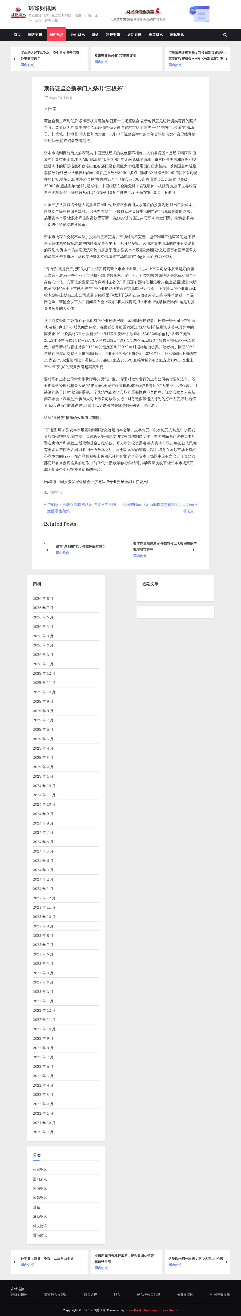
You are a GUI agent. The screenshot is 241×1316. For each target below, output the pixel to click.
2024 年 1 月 (43, 888)
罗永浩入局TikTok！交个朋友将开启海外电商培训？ (50, 55)
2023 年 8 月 (43, 935)
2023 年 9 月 (43, 926)
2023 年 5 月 (43, 963)
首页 (17, 34)
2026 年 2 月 (43, 654)
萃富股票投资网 (55, 1294)
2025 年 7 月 (43, 720)
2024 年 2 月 (43, 879)
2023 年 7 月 (43, 944)
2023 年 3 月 (43, 982)
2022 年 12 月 (44, 1010)
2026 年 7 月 (43, 607)
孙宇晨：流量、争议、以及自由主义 (47, 1258)
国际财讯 (177, 34)
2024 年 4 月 (43, 860)
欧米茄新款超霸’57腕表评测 (115, 55)
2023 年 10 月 (44, 916)
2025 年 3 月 (43, 757)
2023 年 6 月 (43, 954)
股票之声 (90, 1294)
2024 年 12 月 (44, 785)
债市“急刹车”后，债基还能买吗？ (77, 546)
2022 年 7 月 (43, 1057)
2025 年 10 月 (44, 692)
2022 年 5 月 (43, 1075)
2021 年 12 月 (44, 1122)
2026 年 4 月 (43, 636)
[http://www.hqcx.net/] (166, 14)
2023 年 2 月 (43, 991)
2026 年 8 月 (43, 598)
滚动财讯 (134, 34)
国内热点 (56, 34)
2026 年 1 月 (43, 664)
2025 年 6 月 (43, 729)
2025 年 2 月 (43, 766)
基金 (95, 34)
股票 (117, 1294)
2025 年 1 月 (43, 776)
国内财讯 (35, 34)
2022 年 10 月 (44, 1029)
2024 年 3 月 (43, 869)
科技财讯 (113, 34)
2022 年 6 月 (43, 1066)
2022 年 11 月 (44, 1019)
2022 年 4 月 (43, 1085)
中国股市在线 (220, 1294)
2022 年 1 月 (43, 1113)
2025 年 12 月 (44, 673)
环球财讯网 (42, 8)
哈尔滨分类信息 (148, 1294)
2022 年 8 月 (43, 1047)
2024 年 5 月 (43, 851)
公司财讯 (78, 34)
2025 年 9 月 (43, 701)
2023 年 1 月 (43, 1001)
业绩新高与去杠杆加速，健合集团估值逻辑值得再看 (124, 1258)
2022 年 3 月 (43, 1094)
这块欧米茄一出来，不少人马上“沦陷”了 (198, 1258)
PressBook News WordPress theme (151, 1310)
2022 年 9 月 (43, 1038)
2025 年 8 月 (43, 710)
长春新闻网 (185, 1294)
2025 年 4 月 (43, 748)
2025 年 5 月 (43, 738)
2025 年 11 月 (44, 682)
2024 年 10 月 (44, 804)
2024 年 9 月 (43, 813)
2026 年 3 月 (43, 645)
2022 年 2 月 (43, 1103)
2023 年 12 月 (44, 898)
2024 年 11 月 (44, 794)
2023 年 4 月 (43, 973)
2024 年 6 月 (43, 841)
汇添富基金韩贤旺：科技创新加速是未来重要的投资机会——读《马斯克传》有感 (198, 55)
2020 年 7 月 (43, 1131)
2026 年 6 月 (43, 617)
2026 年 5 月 (43, 626)
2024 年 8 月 (43, 823)
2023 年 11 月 (44, 907)
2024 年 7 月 (43, 832)
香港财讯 (156, 34)
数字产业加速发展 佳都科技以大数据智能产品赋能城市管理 (163, 546)
